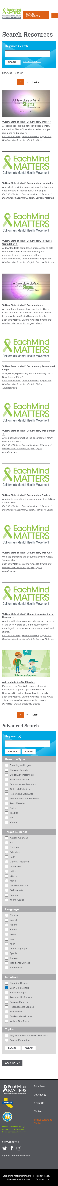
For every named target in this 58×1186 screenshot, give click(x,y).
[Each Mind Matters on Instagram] (19, 1148)
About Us (39, 1103)
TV (11, 817)
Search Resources (33, 15)
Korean (13, 934)
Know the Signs (17, 992)
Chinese (14, 915)
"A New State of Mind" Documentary (21, 305)
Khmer (13, 929)
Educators (14, 852)
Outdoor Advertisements (22, 784)
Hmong (13, 924)
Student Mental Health (21, 1016)
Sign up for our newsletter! (16, 1155)
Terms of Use (42, 1179)
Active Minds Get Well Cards (17, 682)
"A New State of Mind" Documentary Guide (25, 495)
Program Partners (18, 1002)
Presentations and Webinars (24, 798)
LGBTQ (13, 876)
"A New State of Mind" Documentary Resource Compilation (27, 242)
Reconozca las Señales (21, 1006)
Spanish (13, 953)
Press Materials (17, 803)
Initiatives (39, 1086)
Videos (39, 140)
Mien (12, 943)
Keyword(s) (13, 736)
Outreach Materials (45, 198)
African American (18, 837)
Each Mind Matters (11, 136)
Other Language (18, 948)
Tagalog (13, 958)
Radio (12, 808)
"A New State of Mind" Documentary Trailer (25, 121)
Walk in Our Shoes (19, 1021)
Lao (11, 939)
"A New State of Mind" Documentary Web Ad (26, 552)
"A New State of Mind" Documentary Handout (26, 183)
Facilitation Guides (44, 509)
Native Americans (18, 885)
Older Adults (16, 890)
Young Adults (46, 696)
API (11, 842)
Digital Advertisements (21, 774)
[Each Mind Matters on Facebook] (11, 1148)
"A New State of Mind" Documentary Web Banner (28, 430)
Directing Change (18, 983)
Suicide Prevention (19, 1040)
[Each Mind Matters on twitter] (4, 1148)
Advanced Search (32, 61)
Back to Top (12, 1062)
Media (12, 880)
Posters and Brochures (21, 793)
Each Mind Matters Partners (17, 1175)
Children (14, 847)
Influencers (15, 866)
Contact (38, 1111)
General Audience (30, 136)
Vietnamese (15, 967)
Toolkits (13, 812)
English (30, 140)
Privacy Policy (43, 1175)
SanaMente (15, 1011)
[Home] (11, 14)
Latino (12, 871)
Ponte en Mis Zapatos (20, 997)
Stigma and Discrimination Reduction (20, 700)
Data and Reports (18, 770)
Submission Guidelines (18, 1179)
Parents (13, 895)
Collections (40, 1094)
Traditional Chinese (19, 962)
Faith (12, 856)
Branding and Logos (20, 765)
